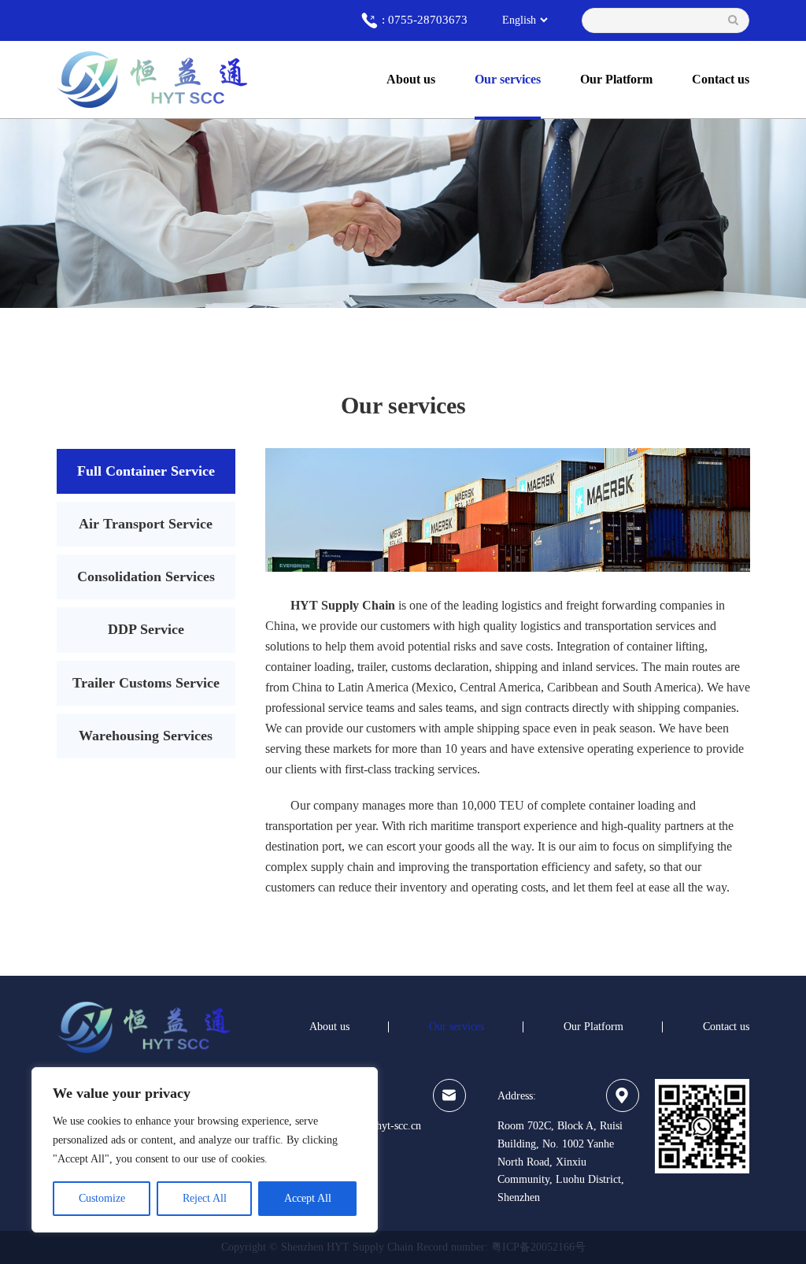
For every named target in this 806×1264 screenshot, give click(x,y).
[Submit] (733, 20)
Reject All (205, 1198)
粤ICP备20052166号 (538, 1247)
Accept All (307, 1198)
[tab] (146, 471)
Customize (102, 1198)
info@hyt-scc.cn (384, 1126)
